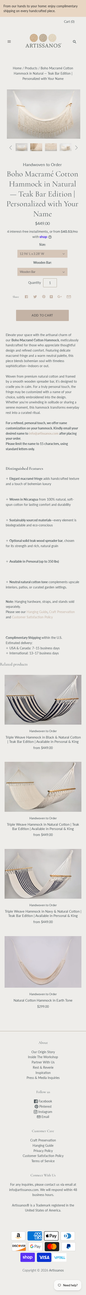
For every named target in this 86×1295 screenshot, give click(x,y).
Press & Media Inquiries (43, 1078)
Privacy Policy (43, 1151)
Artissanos (56, 1270)
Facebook (45, 1101)
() (69, 21)
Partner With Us (43, 1062)
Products (31, 68)
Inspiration (43, 1073)
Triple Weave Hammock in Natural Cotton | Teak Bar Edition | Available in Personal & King (43, 826)
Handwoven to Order (42, 164)
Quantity (34, 283)
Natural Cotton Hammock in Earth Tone (43, 1000)
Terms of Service (43, 1161)
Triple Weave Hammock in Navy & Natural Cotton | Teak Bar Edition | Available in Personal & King (43, 913)
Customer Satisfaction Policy (32, 617)
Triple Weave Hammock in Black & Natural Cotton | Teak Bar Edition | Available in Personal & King (43, 739)
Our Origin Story (43, 1052)
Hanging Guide (36, 612)
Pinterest (45, 1106)
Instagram (44, 1112)
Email (45, 1117)
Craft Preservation (62, 612)
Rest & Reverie (43, 1067)
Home (17, 68)
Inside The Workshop (43, 1057)
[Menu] (9, 41)
